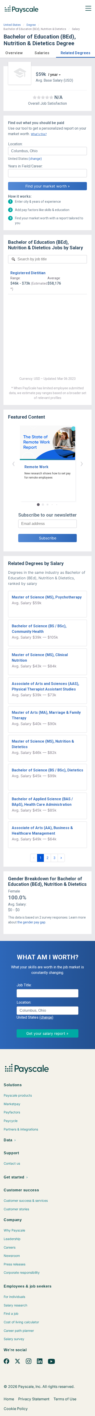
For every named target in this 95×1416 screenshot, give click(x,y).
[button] (14, 52)
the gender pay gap (31, 922)
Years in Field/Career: (25, 166)
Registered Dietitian (27, 273)
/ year (53, 75)
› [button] (81, 463)
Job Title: (24, 985)
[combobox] (47, 151)
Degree (31, 25)
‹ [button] (13, 463)
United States (12, 25)
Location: (15, 144)
